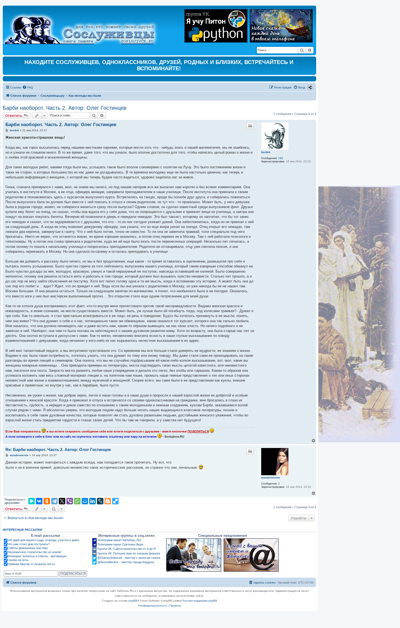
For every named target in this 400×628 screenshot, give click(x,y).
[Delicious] (115, 501)
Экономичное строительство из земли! (34, 552)
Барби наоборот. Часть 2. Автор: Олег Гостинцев (65, 108)
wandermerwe (270, 477)
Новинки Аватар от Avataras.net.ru (31, 564)
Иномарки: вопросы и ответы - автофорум (36, 556)
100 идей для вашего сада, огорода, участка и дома (43, 540)
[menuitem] (27, 87)
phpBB (132, 600)
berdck (265, 152)
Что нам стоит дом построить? (28, 544)
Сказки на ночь (17, 560)
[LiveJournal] (100, 501)
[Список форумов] (84, 26)
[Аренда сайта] (193, 555)
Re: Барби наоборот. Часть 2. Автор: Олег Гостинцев (58, 449)
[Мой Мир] (85, 501)
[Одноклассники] (47, 501)
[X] (62, 501)
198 (280, 158)
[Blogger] (107, 501)
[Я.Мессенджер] (31, 501)
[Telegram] (54, 501)
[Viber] (69, 501)
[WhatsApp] (77, 501)
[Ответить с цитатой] (250, 126)
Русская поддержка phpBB (200, 600)
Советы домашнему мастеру (27, 548)
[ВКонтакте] (39, 501)
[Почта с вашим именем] (251, 555)
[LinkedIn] (92, 501)
